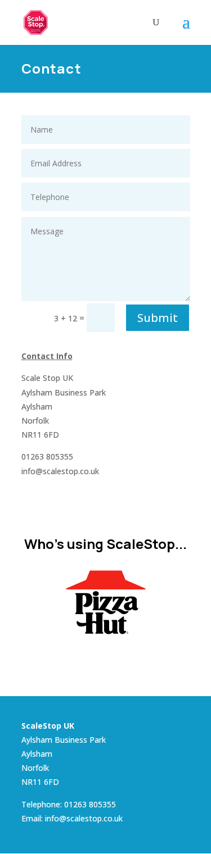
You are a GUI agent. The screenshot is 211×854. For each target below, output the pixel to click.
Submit (157, 317)
